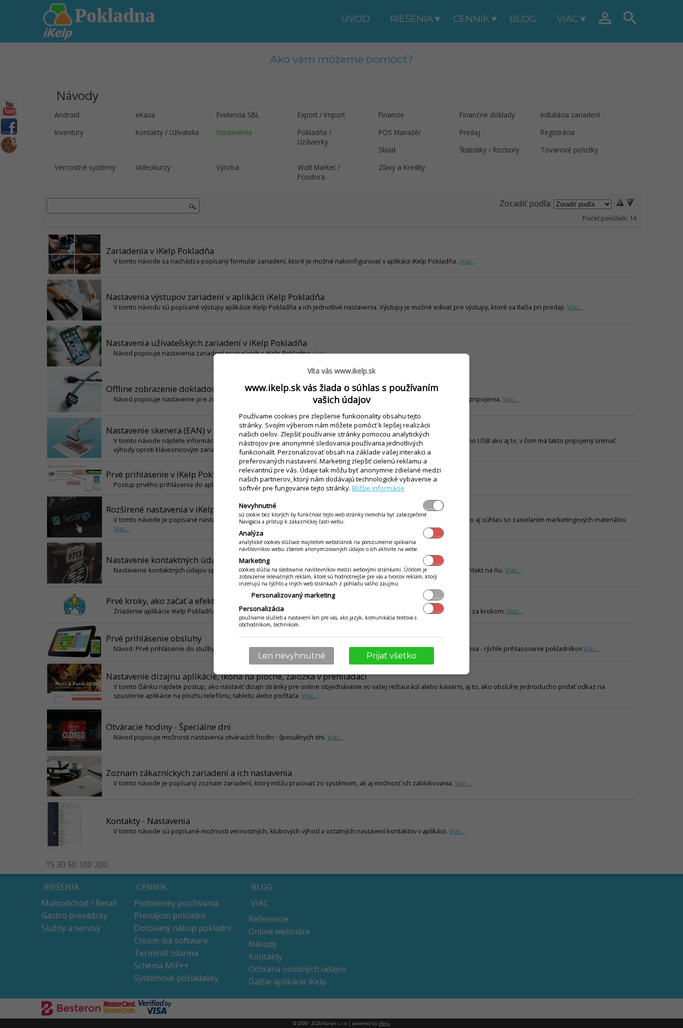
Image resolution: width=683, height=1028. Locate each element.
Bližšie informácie (378, 488)
